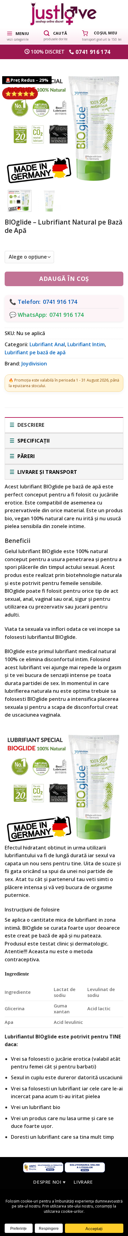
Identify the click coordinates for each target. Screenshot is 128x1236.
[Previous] (17, 121)
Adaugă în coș (64, 279)
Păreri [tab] (25, 456)
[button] (18, 36)
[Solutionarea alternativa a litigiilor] (43, 1167)
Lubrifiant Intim (86, 344)
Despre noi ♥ (49, 1182)
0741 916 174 (60, 301)
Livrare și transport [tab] (46, 471)
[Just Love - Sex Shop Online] (64, 14)
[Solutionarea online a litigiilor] (85, 1167)
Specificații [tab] (33, 440)
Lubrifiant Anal (47, 344)
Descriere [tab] (30, 424)
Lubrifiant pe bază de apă (35, 352)
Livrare (83, 1182)
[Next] (110, 121)
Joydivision (34, 363)
